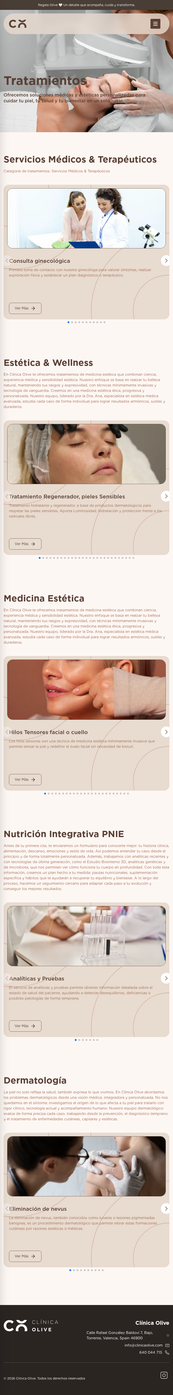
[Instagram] (164, 1375)
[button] (166, 260)
